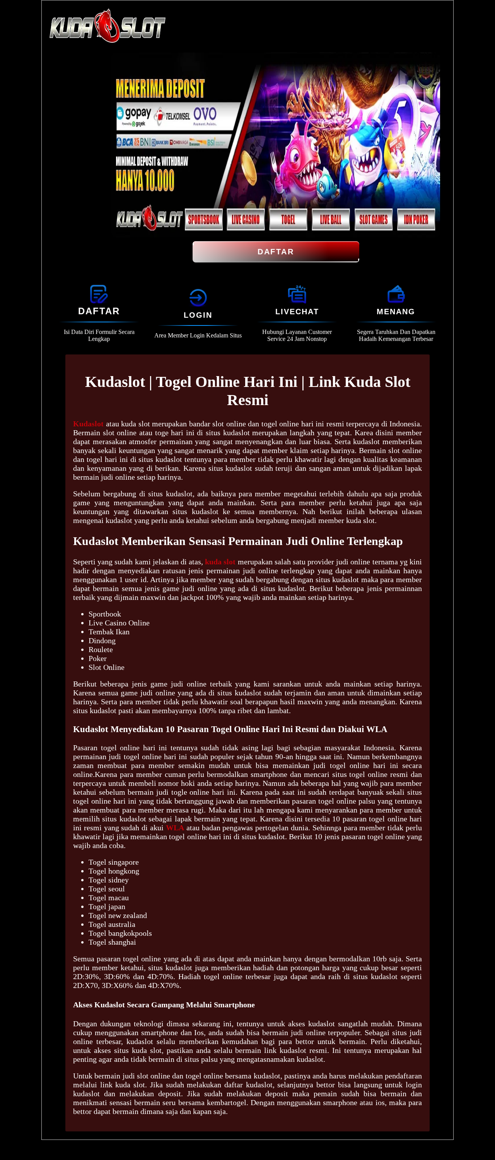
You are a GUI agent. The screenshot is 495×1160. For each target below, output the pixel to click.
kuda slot (220, 561)
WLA (175, 827)
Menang (396, 311)
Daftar (276, 251)
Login (198, 315)
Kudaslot (88, 423)
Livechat (297, 311)
